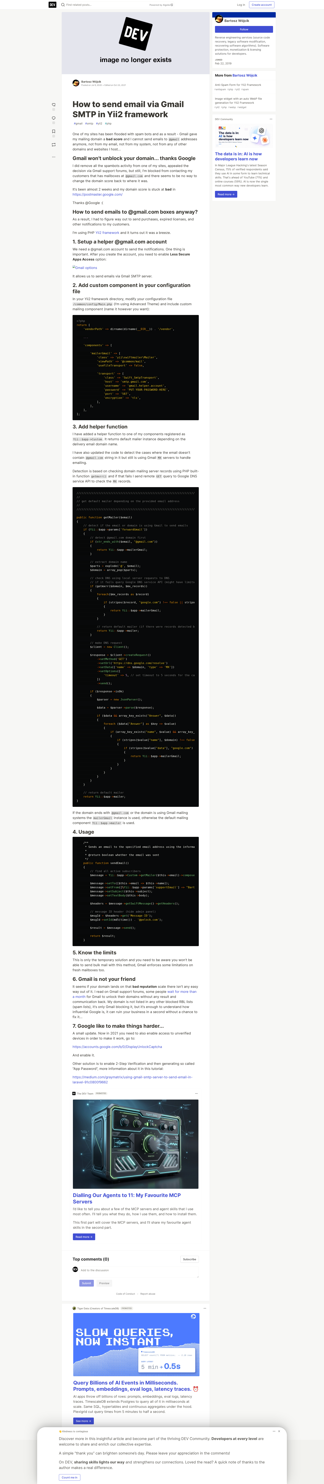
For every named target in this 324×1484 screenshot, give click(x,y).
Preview (104, 1283)
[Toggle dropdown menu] (196, 1093)
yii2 (99, 123)
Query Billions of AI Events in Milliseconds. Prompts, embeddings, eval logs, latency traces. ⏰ (136, 1386)
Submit (86, 1283)
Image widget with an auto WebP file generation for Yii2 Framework (238, 103)
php (108, 123)
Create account (262, 4)
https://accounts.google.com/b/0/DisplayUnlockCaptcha (117, 1047)
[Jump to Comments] (53, 119)
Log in (241, 4)
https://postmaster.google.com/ (98, 194)
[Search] (63, 5)
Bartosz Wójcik (91, 81)
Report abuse (147, 1293)
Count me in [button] (69, 1477)
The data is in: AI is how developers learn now (238, 156)
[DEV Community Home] (52, 4)
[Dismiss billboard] (279, 1431)
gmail (78, 123)
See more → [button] (83, 1421)
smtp (89, 123)
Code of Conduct (125, 1293)
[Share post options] (53, 157)
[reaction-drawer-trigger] (53, 106)
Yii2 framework (107, 233)
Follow (244, 29)
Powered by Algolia (160, 5)
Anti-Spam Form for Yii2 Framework (237, 87)
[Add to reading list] (53, 133)
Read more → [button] (84, 1236)
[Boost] (53, 144)
